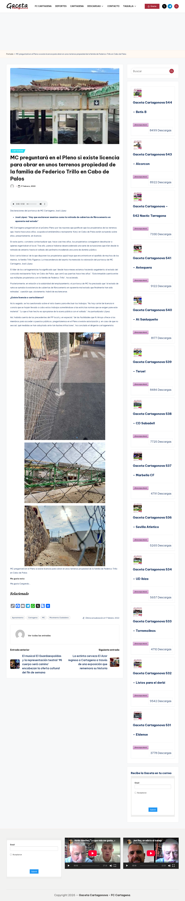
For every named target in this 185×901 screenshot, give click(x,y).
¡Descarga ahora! (140, 125)
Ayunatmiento (17, 618)
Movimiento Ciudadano (59, 618)
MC (43, 618)
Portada (9, 54)
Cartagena (32, 618)
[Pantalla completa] (115, 865)
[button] (152, 6)
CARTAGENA (17, 151)
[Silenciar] (111, 865)
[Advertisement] (92, 31)
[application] (92, 853)
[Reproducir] (68, 865)
